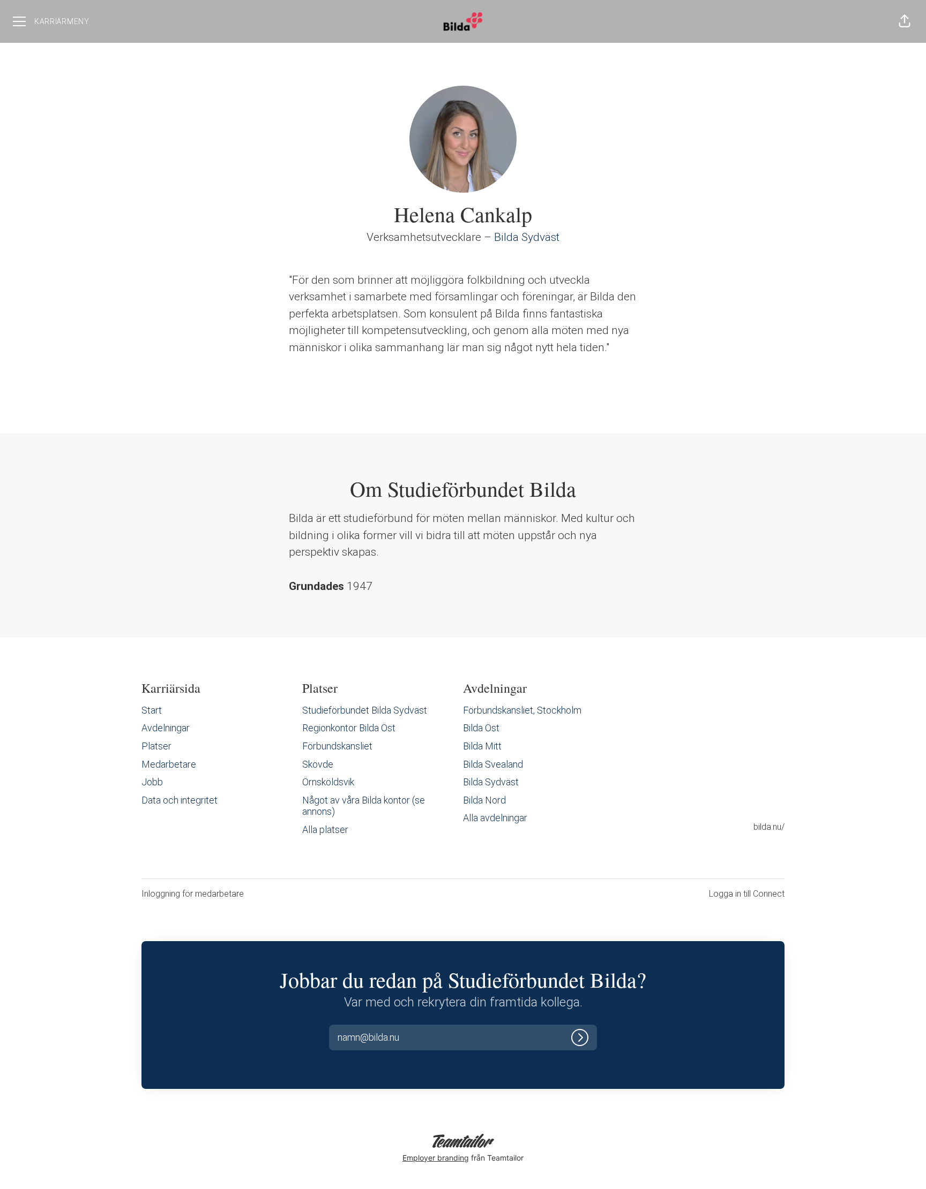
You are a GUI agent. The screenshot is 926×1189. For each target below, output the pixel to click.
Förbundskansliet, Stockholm (522, 710)
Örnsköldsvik (328, 781)
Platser (156, 746)
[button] (905, 21)
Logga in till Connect (747, 894)
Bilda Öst (481, 727)
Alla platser (325, 829)
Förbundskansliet (337, 746)
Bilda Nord (484, 800)
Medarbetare (168, 764)
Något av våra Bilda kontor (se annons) (363, 805)
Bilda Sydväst (526, 237)
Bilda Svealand (493, 764)
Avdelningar (165, 727)
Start (151, 710)
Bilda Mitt (482, 746)
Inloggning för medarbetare (192, 894)
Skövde (317, 764)
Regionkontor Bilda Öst (348, 727)
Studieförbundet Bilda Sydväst (364, 710)
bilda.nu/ (769, 827)
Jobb (152, 781)
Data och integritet (179, 800)
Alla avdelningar (495, 817)
